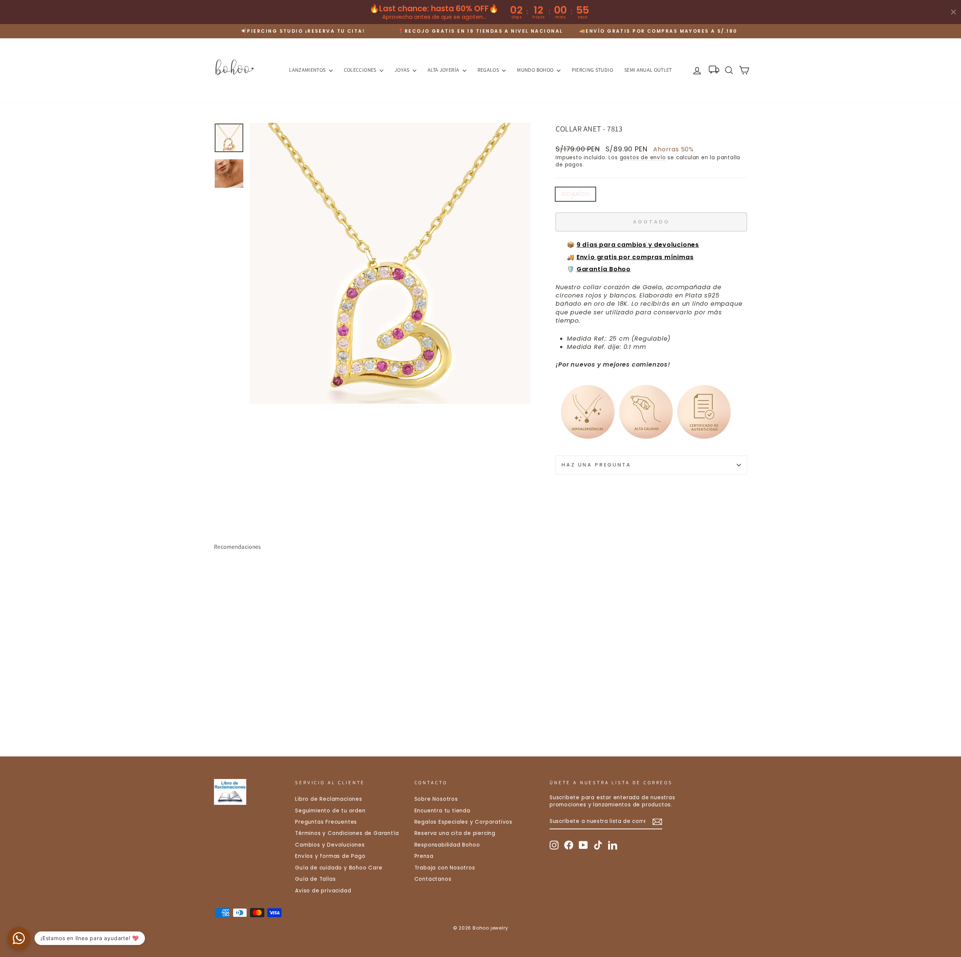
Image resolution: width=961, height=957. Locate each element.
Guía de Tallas (315, 879)
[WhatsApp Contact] (19, 938)
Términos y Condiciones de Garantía (347, 833)
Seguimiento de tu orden (330, 810)
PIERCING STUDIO (592, 69)
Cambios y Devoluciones (330, 844)
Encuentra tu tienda (442, 810)
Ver (277, 688)
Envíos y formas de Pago (330, 856)
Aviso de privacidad (323, 890)
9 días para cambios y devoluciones (638, 244)
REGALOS (488, 69)
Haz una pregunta (596, 465)
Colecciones (361, 69)
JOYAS (403, 69)
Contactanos (433, 879)
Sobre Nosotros (436, 799)
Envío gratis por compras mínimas (635, 257)
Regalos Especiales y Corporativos (463, 822)
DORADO (575, 194)
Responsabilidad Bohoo (447, 844)
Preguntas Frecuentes (326, 822)
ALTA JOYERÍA (444, 69)
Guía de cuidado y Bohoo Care (338, 867)
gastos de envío (643, 157)
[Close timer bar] (953, 12)
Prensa (424, 856)
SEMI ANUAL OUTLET (648, 69)
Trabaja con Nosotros (444, 867)
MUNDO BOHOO (535, 69)
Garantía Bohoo (604, 269)
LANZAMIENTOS (308, 69)
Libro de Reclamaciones (328, 799)
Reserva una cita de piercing (455, 833)
